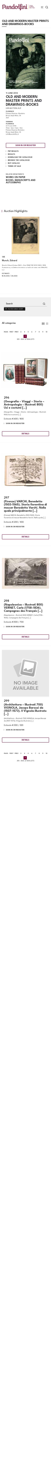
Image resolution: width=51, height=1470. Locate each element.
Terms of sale (14, 166)
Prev (16, 332)
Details (25, 434)
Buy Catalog (14, 163)
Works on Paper (15, 177)
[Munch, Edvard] (25, 235)
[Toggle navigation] (42, 7)
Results (11, 154)
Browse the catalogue (19, 160)
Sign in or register (25, 145)
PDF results (13, 151)
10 (46, 332)
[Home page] (18, 7)
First (11, 332)
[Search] (46, 7)
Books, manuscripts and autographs (20, 181)
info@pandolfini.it (12, 134)
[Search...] (44, 303)
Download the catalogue (20, 157)
